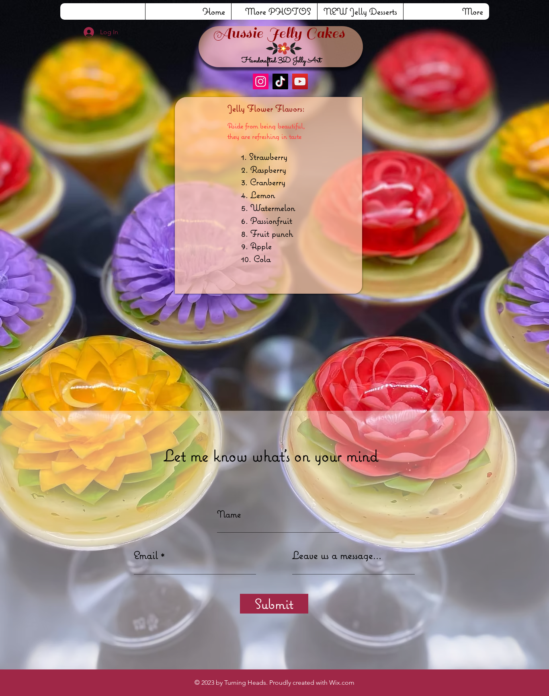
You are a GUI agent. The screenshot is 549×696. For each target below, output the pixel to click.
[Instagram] (260, 81)
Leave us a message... (336, 555)
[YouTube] (300, 81)
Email (146, 555)
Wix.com (341, 682)
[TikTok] (280, 81)
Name (229, 514)
